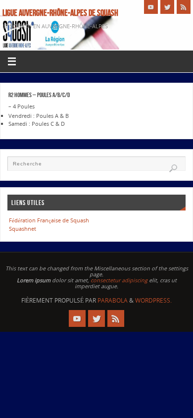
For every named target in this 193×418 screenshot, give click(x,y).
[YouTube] (151, 7)
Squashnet (22, 228)
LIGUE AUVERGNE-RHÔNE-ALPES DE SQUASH (60, 13)
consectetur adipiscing (119, 280)
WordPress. (153, 300)
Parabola (112, 300)
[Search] (173, 168)
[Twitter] (167, 7)
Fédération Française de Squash (49, 220)
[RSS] (184, 7)
